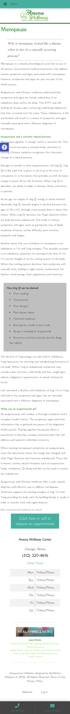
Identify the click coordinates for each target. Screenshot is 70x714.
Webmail (27, 692)
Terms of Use (57, 677)
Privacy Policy (35, 681)
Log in (44, 692)
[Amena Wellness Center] (35, 16)
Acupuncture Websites (21, 673)
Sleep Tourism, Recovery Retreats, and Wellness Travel (35, 650)
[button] (4, 147)
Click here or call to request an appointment (35, 521)
